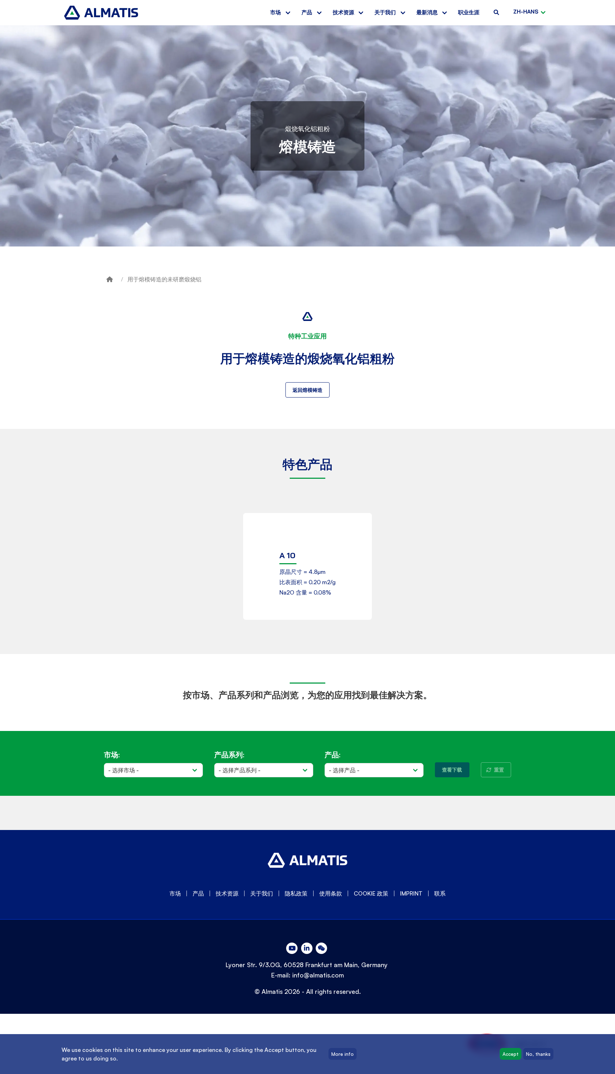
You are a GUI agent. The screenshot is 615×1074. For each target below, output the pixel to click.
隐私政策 (296, 893)
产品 (306, 12)
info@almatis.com (318, 975)
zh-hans (525, 11)
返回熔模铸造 (307, 389)
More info (342, 1054)
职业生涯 (468, 12)
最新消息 (427, 12)
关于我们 (385, 12)
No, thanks (538, 1054)
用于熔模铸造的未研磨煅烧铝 (164, 279)
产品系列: (229, 754)
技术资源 (343, 12)
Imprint (411, 893)
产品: (332, 754)
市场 (275, 12)
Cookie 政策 (371, 893)
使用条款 (330, 893)
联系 (440, 893)
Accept (511, 1054)
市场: (112, 754)
